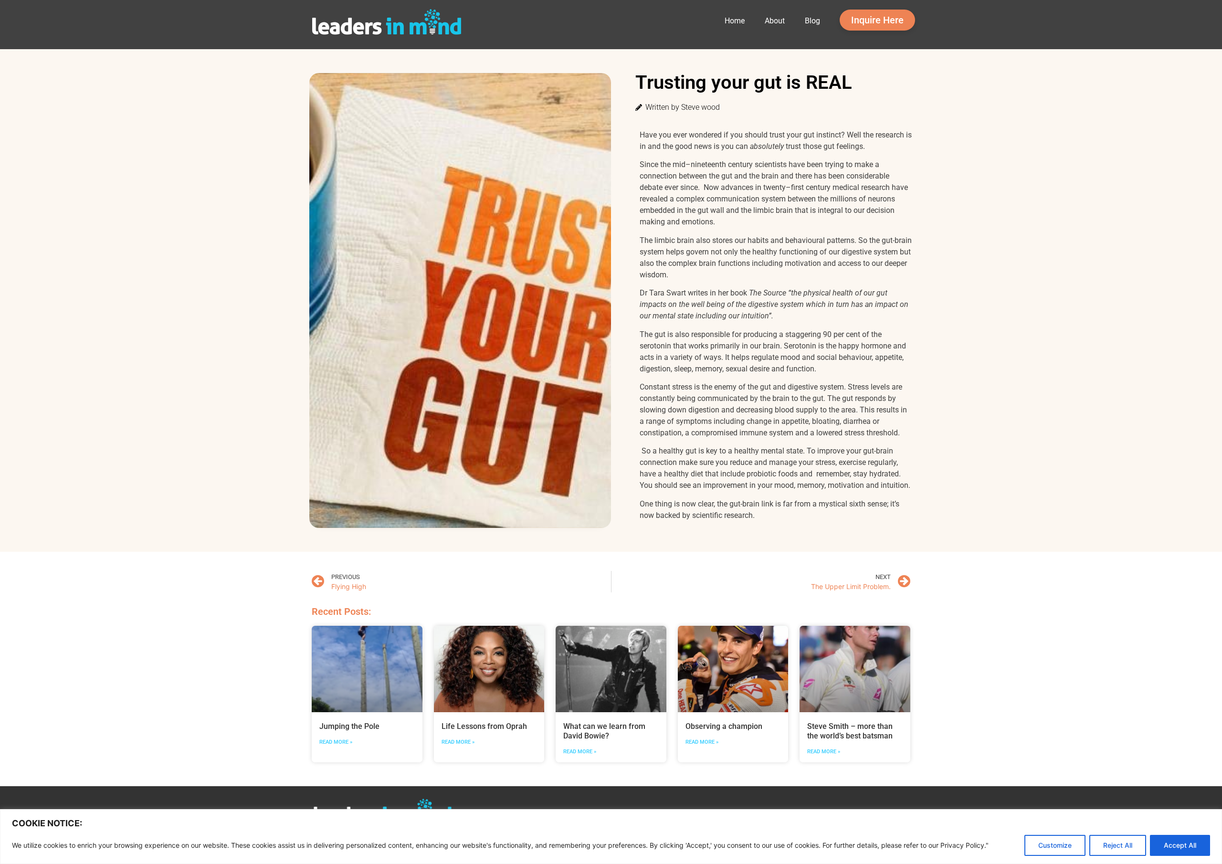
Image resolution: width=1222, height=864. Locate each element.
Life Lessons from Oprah (485, 726)
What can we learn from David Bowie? (604, 731)
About (775, 20)
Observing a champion (723, 726)
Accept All (1180, 845)
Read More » (335, 742)
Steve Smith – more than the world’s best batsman (850, 731)
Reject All (1117, 845)
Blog (812, 20)
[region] (611, 836)
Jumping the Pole (349, 726)
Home (735, 20)
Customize (1055, 845)
